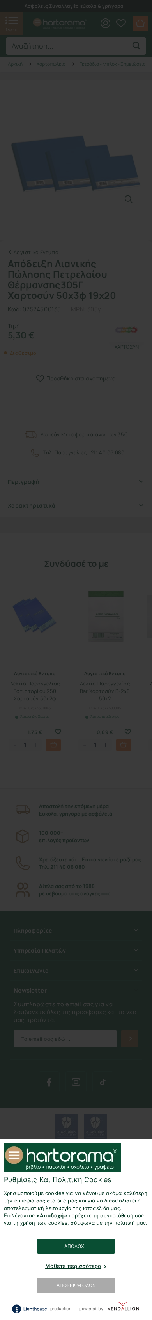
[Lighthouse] (29, 1308)
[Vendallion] (123, 1308)
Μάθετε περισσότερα (73, 1265)
